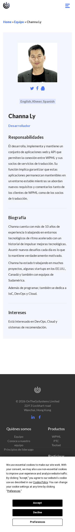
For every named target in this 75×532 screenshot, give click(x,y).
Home (7, 22)
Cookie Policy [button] (40, 482)
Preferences (37, 522)
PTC (56, 441)
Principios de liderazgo (19, 449)
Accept (37, 502)
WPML (56, 436)
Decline (37, 512)
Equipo (19, 22)
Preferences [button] (13, 491)
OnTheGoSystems (6, 5)
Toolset (56, 445)
